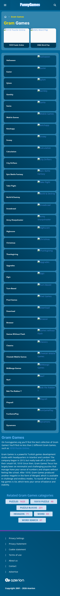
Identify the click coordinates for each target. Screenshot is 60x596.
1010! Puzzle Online (19, 448)
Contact (12, 566)
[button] (55, 5)
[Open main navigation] (5, 5)
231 (41, 507)
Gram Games (17, 16)
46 (52, 501)
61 (41, 520)
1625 (22, 501)
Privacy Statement (17, 543)
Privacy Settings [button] (16, 538)
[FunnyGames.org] (5, 16)
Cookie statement (17, 549)
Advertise (13, 571)
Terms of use (15, 555)
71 (27, 513)
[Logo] (30, 5)
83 (47, 513)
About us (13, 560)
